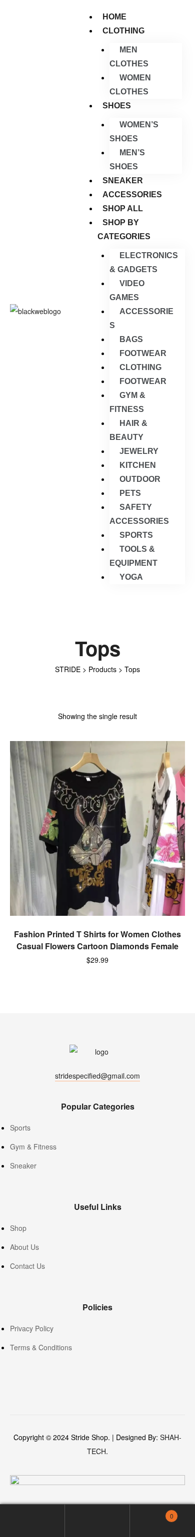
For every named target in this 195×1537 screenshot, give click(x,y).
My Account (32, 1521)
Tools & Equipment (134, 556)
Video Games (127, 290)
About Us (24, 1247)
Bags (131, 339)
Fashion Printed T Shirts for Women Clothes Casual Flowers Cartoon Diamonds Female (97, 940)
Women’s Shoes (134, 131)
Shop (18, 1228)
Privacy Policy (32, 1328)
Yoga (131, 577)
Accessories (132, 194)
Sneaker (122, 180)
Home (114, 16)
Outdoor (140, 479)
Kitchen (138, 465)
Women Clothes (130, 84)
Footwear (143, 353)
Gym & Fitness (128, 402)
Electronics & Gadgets (144, 262)
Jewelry (139, 451)
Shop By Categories (124, 229)
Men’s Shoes (127, 159)
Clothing (123, 30)
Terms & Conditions (41, 1347)
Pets (130, 493)
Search (97, 1521)
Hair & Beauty (129, 430)
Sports (136, 535)
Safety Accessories (139, 514)
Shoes (116, 105)
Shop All (122, 208)
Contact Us (27, 1266)
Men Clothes (129, 56)
